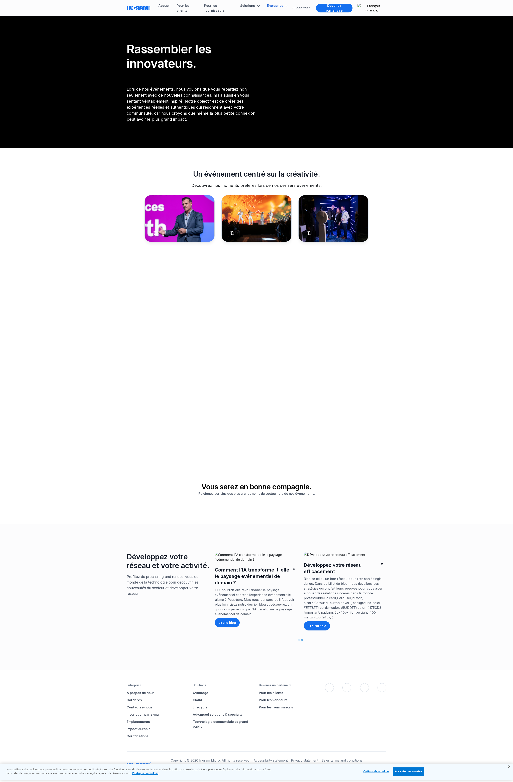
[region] (256, 772)
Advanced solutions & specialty (217, 714)
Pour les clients (271, 693)
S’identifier (301, 8)
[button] (250, 5)
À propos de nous (141, 693)
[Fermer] (509, 766)
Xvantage (200, 693)
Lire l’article (317, 626)
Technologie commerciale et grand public (220, 724)
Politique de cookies (145, 773)
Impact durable (138, 729)
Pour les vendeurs (273, 700)
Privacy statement (304, 760)
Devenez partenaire (334, 8)
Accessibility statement (270, 760)
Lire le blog (227, 623)
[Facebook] (329, 687)
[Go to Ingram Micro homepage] (138, 8)
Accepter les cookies (408, 771)
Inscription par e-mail (143, 714)
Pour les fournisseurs (276, 707)
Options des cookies (376, 771)
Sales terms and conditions (341, 760)
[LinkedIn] (364, 687)
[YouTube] (382, 687)
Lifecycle (200, 707)
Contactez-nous (139, 707)
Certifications (137, 736)
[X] (346, 687)
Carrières (134, 700)
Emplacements (138, 722)
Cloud (197, 700)
